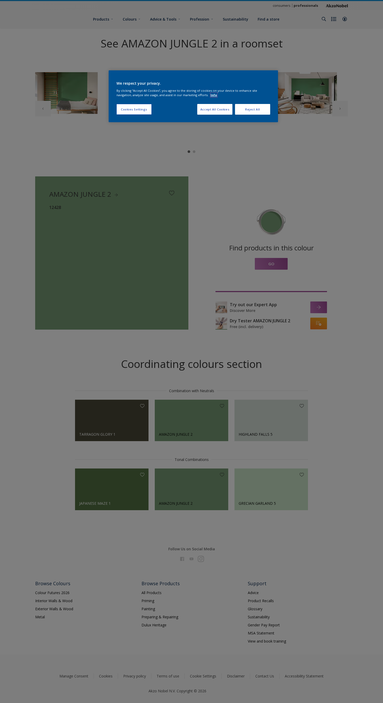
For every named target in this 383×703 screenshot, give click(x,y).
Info (214, 95)
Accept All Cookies (214, 109)
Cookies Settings (134, 109)
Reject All (252, 109)
